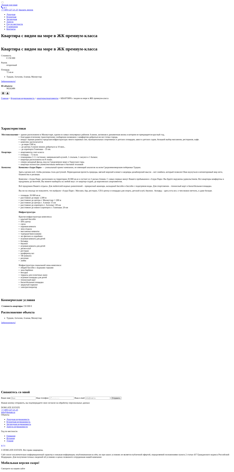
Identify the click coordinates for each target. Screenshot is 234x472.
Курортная (11, 17)
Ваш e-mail (79, 398)
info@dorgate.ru (8, 412)
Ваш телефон (42, 398)
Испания (10, 438)
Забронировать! (8, 81)
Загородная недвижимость (18, 424)
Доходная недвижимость (17, 419)
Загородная (11, 19)
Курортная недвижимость (18, 422)
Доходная (10, 14)
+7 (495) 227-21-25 (9, 10)
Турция (9, 441)
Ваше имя (5, 398)
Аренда (9, 22)
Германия (10, 436)
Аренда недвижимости (17, 427)
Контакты (11, 29)
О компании (12, 26)
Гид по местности (14, 24)
